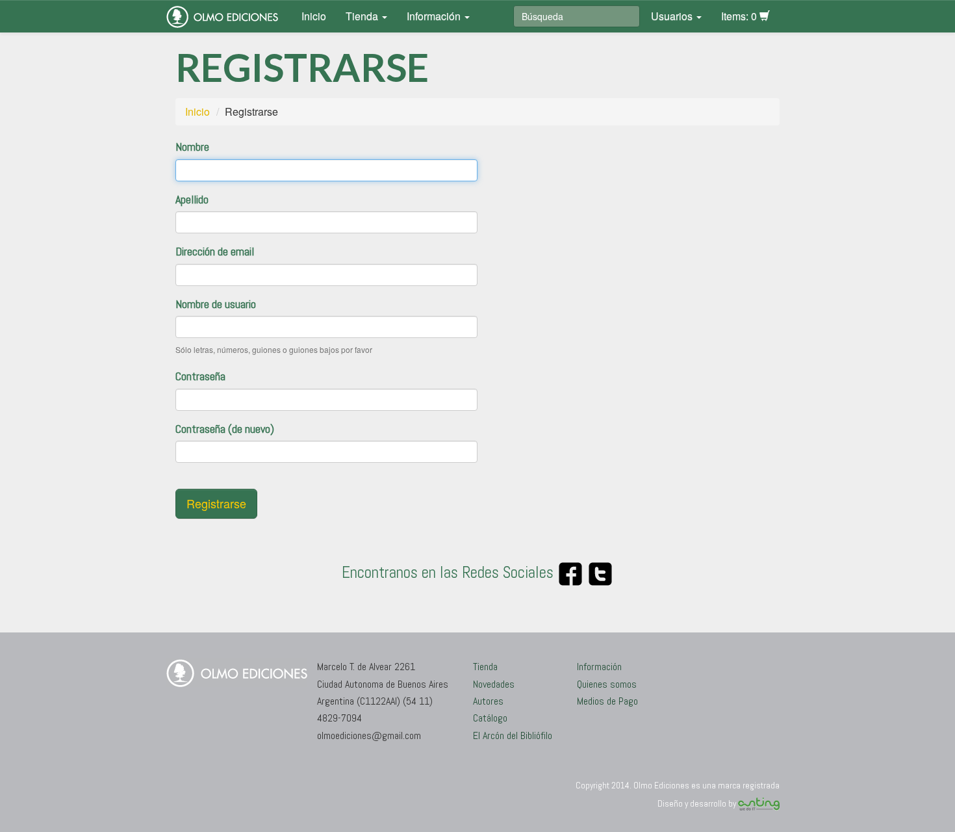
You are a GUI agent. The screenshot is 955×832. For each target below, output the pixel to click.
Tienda (363, 15)
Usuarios (673, 15)
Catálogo (490, 718)
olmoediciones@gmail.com (369, 735)
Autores (488, 701)
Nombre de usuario (215, 303)
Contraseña (200, 376)
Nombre (192, 146)
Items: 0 (740, 15)
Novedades (494, 684)
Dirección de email (214, 251)
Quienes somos (607, 684)
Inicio (313, 15)
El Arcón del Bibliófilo (512, 735)
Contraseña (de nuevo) (224, 428)
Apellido (192, 199)
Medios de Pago (607, 701)
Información (435, 15)
